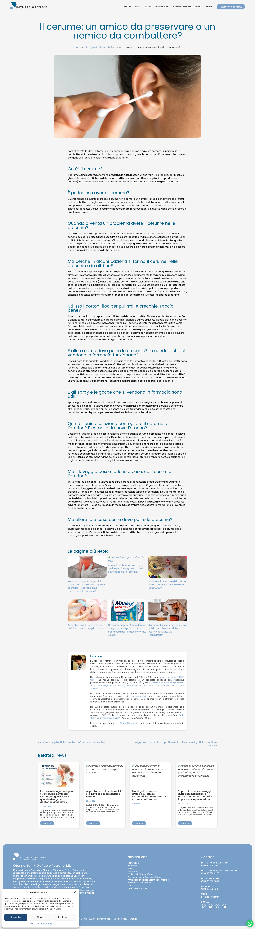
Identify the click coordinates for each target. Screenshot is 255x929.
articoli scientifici (137, 696)
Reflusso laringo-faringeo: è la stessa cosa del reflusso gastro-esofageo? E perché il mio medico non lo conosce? (86, 586)
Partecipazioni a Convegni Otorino (145, 877)
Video (147, 6)
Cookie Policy (33, 924)
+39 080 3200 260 (210, 873)
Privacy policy (104, 918)
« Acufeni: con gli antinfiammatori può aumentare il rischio (71, 742)
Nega (40, 917)
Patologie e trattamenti (187, 6)
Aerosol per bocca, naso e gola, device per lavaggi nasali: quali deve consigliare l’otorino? (126, 568)
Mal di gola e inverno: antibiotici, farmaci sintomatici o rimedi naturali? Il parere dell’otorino (150, 795)
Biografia (132, 865)
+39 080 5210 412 (209, 865)
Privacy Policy (46, 924)
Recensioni (161, 6)
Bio (137, 6)
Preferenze (64, 917)
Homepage (133, 863)
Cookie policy (120, 918)
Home (127, 6)
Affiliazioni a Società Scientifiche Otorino (148, 880)
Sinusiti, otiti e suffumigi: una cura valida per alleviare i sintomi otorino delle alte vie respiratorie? (167, 630)
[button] (74, 892)
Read (45, 823)
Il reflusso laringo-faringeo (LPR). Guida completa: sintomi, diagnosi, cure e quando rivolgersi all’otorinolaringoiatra (56, 797)
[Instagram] (217, 906)
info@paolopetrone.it (211, 896)
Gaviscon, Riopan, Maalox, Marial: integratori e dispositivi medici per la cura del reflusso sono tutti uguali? (127, 630)
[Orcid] (203, 906)
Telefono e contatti (230, 6)
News (209, 6)
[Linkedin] (224, 906)
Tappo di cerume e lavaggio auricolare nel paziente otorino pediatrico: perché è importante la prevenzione (195, 795)
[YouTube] (210, 906)
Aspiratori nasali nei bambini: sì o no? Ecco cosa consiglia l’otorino (86, 626)
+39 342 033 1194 (209, 889)
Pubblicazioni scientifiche (140, 874)
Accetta (16, 917)
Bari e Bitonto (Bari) (130, 723)
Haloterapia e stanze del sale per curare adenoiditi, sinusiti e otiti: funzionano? (167, 585)
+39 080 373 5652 (210, 881)
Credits (133, 918)
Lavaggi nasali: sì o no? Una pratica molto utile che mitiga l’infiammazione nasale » (175, 744)
